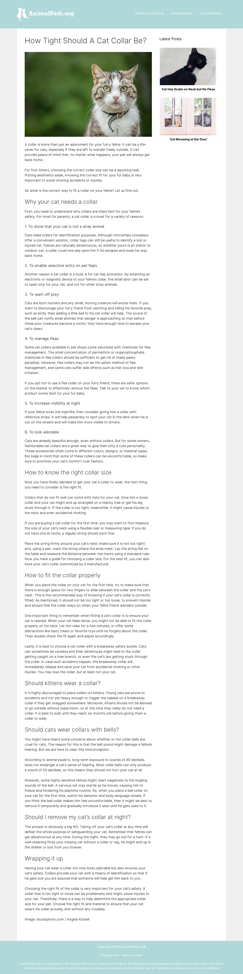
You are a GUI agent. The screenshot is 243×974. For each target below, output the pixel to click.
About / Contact (132, 955)
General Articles (182, 13)
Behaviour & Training (149, 13)
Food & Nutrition (211, 13)
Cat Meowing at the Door (188, 139)
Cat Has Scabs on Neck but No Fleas (188, 89)
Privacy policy (109, 955)
